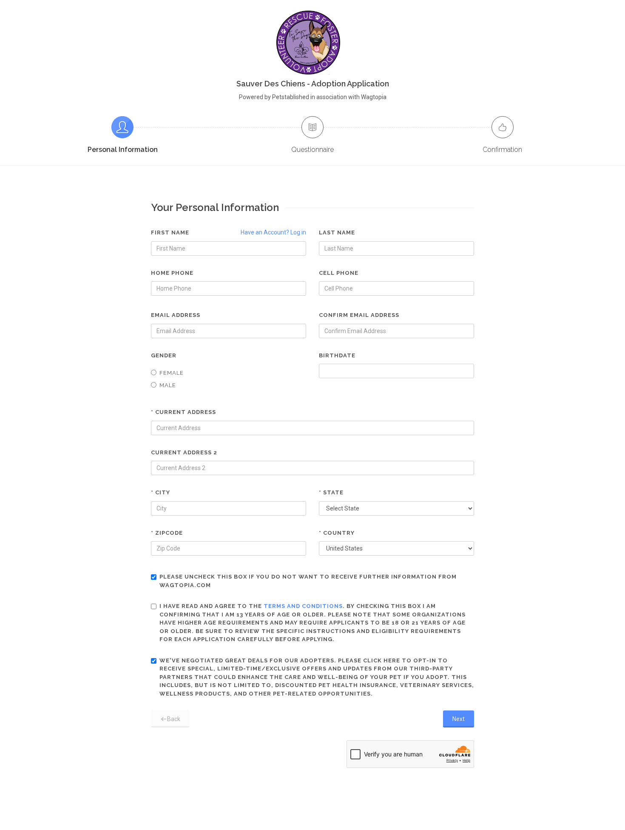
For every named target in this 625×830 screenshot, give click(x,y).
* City (160, 492)
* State (331, 492)
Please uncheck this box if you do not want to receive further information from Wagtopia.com (308, 580)
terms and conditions (303, 606)
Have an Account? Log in (273, 232)
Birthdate (337, 355)
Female (171, 373)
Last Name (337, 232)
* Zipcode (167, 533)
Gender (163, 355)
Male (167, 385)
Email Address (175, 315)
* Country (337, 533)
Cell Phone (338, 273)
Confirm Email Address (359, 315)
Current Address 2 (184, 452)
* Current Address (183, 412)
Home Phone (172, 273)
